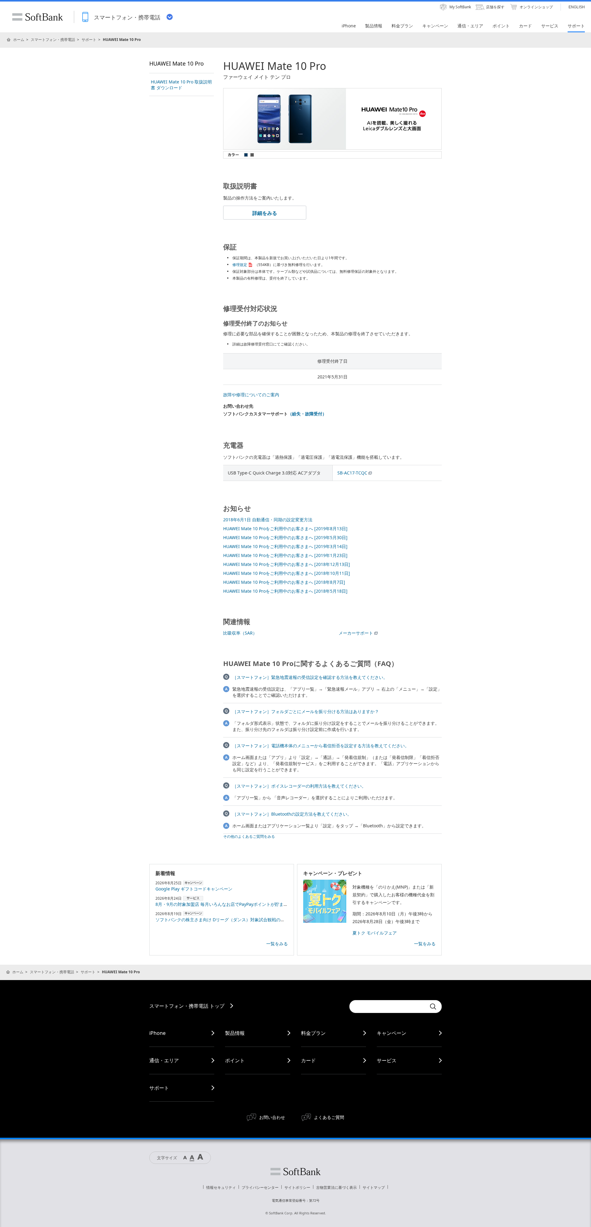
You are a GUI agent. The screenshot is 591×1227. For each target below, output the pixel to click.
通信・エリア (164, 1060)
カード (308, 1060)
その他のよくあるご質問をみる (249, 836)
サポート (89, 39)
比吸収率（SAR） (240, 633)
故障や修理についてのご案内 (251, 395)
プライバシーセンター (260, 1187)
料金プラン (313, 1033)
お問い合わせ (272, 1117)
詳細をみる (264, 213)
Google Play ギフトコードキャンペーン (193, 889)
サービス (386, 1060)
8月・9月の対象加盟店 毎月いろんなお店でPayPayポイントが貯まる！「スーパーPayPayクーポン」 (252, 904)
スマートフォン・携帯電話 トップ (186, 1006)
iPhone (157, 1033)
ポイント (235, 1060)
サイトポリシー (297, 1187)
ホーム (18, 39)
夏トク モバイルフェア (374, 933)
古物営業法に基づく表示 (336, 1187)
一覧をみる (277, 943)
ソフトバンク (295, 1171)
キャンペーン (391, 1033)
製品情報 (235, 1033)
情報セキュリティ (221, 1187)
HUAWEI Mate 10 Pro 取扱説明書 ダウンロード (181, 85)
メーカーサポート (356, 633)
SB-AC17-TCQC (352, 473)
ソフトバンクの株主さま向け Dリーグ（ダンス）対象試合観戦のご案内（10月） (233, 919)
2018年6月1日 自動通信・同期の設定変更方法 (267, 520)
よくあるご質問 (329, 1117)
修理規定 (239, 264)
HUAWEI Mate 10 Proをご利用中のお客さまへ (285, 528)
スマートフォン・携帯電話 (53, 39)
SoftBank (37, 17)
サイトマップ (374, 1187)
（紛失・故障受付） (307, 414)
